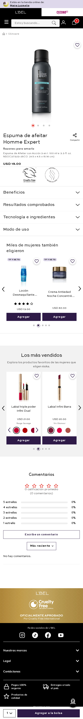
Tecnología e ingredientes (29, 217)
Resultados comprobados (29, 205)
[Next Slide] (80, 288)
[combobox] (35, 22)
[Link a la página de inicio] (3, 33)
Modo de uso (16, 230)
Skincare (13, 34)
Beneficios (14, 193)
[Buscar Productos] (54, 23)
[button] (34, 325)
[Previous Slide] (3, 289)
